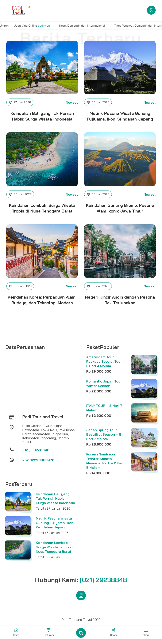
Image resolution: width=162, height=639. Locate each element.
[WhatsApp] (151, 10)
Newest (72, 102)
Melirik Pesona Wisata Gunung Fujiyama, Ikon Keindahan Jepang (54, 522)
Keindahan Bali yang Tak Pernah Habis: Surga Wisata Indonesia (55, 498)
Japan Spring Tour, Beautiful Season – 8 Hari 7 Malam (103, 434)
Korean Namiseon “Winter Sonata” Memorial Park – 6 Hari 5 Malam (105, 460)
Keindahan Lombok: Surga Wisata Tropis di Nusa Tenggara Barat (54, 547)
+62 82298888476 (38, 460)
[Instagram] (81, 595)
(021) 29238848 (35, 450)
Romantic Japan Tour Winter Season (104, 383)
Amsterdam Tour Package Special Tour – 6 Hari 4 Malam (105, 361)
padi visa (29, 25)
